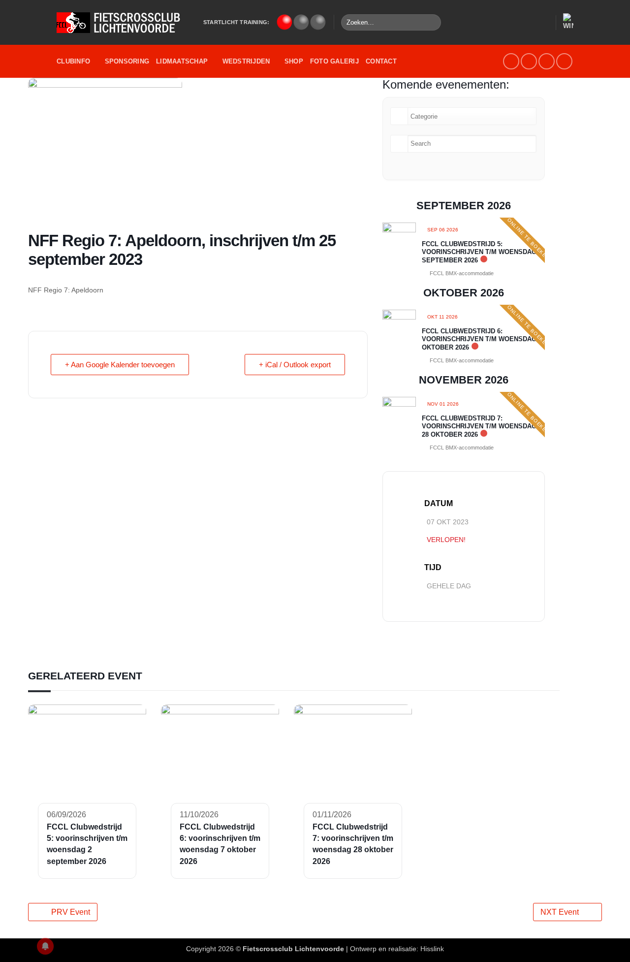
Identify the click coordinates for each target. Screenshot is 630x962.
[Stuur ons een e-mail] (529, 61)
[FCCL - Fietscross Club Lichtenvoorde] (123, 22)
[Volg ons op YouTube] (546, 61)
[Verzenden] (432, 22)
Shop (293, 61)
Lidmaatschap (182, 61)
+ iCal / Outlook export (295, 364)
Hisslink (432, 949)
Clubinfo (73, 61)
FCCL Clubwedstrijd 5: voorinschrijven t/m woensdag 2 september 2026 (482, 252)
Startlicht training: (236, 22)
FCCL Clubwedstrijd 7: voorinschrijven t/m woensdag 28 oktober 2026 (479, 426)
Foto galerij (334, 61)
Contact (381, 61)
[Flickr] (564, 61)
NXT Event (559, 912)
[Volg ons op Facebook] (511, 61)
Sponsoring (127, 61)
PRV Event (70, 912)
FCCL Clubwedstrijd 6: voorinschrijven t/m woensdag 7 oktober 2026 (482, 339)
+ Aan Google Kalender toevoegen (120, 364)
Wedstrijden (246, 61)
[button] (543, 22)
